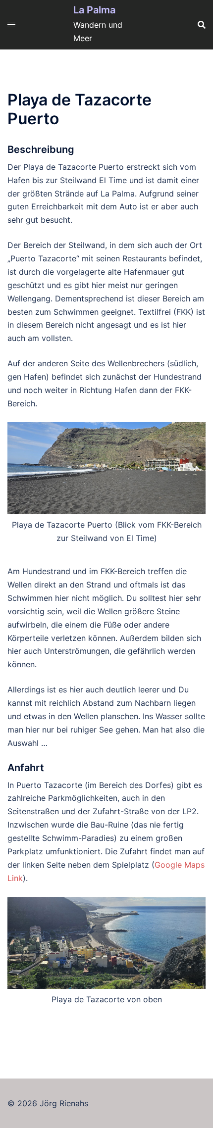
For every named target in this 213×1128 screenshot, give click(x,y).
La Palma (94, 10)
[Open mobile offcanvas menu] (11, 24)
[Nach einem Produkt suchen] (202, 25)
